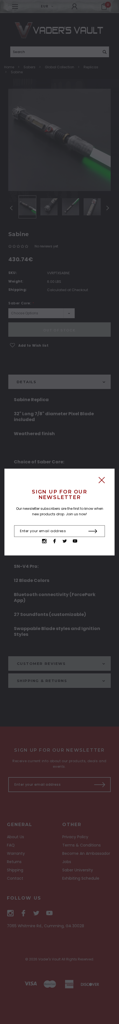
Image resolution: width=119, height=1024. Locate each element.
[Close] (101, 481)
